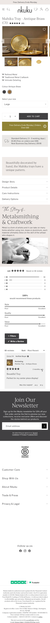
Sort (24, 350)
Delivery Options (10, 198)
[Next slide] (48, 41)
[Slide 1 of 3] (11, 62)
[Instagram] (25, 550)
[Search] (8, 9)
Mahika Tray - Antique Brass (26, 364)
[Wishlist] (35, 9)
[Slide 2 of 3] (25, 62)
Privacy (24, 434)
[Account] (41, 9)
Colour (11, 86)
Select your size (9, 99)
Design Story (8, 181)
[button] (25, 277)
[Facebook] (20, 550)
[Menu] (3, 9)
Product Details (9, 187)
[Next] (42, 371)
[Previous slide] (2, 41)
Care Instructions (10, 193)
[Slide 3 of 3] (38, 62)
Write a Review (18, 342)
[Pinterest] (29, 550)
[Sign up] (44, 426)
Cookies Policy (32, 434)
